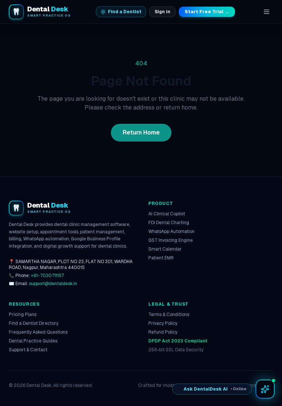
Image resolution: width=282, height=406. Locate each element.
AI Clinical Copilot (166, 214)
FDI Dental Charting (168, 223)
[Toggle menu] (266, 11)
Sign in (162, 12)
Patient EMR (161, 258)
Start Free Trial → (207, 12)
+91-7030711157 (47, 276)
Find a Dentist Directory (33, 323)
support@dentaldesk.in (53, 284)
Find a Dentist (124, 12)
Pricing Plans (22, 314)
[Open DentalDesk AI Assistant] (265, 389)
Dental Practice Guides (33, 341)
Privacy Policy (162, 323)
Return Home (141, 132)
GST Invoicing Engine (170, 240)
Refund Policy (162, 332)
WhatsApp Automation (171, 231)
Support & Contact (28, 350)
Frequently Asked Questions (38, 332)
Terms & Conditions (168, 314)
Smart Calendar (165, 249)
